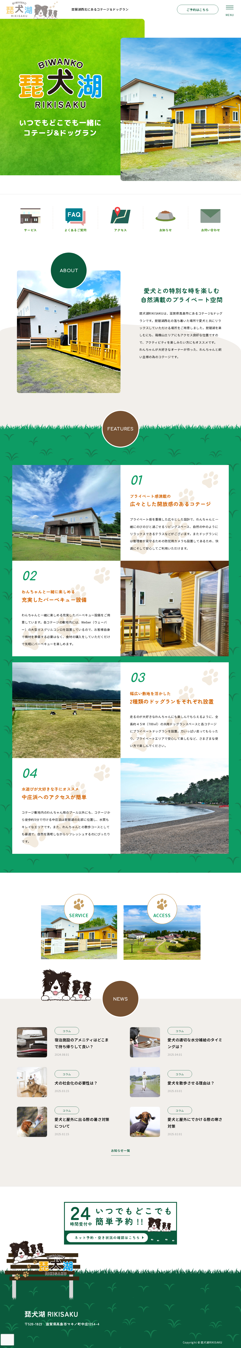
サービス (30, 230)
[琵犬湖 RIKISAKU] (32, 9)
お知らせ (165, 230)
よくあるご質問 (75, 230)
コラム (67, 1031)
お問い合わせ (210, 230)
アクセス (120, 230)
